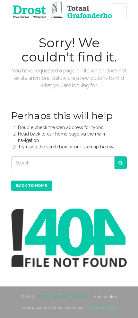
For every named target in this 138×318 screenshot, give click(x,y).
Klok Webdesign (100, 307)
